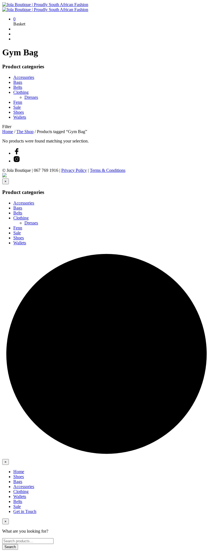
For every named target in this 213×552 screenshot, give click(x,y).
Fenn (17, 102)
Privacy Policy (74, 170)
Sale (17, 107)
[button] (14, 19)
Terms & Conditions (107, 170)
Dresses (31, 97)
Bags (17, 82)
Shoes (18, 112)
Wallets (19, 117)
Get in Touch (24, 511)
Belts (17, 87)
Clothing (21, 92)
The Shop (25, 131)
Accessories (23, 77)
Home (7, 131)
